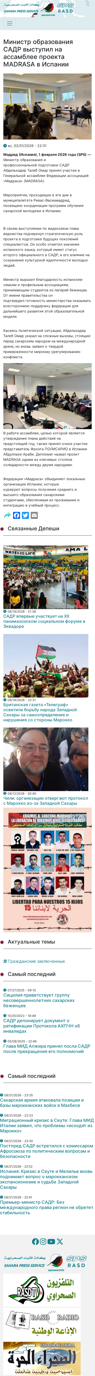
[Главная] (40, 8)
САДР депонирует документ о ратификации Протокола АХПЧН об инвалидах (41, 1026)
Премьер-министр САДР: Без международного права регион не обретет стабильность (46, 1207)
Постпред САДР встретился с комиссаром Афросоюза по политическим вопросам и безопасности (46, 1151)
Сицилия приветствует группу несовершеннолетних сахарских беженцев (39, 1000)
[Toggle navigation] (10, 23)
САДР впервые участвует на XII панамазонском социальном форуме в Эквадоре (44, 621)
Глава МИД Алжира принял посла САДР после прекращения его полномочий (46, 1048)
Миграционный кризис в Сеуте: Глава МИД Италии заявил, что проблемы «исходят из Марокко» (47, 1126)
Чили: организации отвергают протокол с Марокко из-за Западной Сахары (45, 800)
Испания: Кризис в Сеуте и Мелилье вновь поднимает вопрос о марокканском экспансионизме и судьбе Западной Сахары (46, 1179)
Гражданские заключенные (36, 961)
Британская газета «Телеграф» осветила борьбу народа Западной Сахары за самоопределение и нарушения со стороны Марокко (40, 712)
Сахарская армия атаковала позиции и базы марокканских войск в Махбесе (42, 1102)
